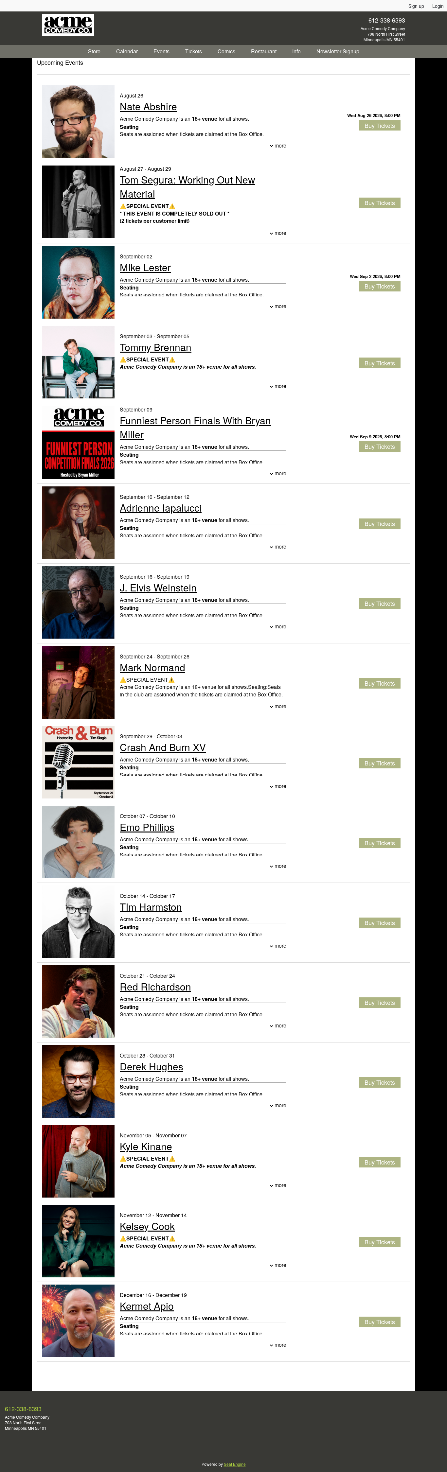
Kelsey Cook (147, 1226)
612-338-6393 (386, 20)
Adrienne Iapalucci (161, 507)
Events (161, 51)
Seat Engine (235, 1464)
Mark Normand (152, 667)
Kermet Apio (147, 1306)
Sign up (416, 6)
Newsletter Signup (337, 51)
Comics (226, 51)
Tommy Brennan (155, 347)
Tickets (193, 51)
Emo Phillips (147, 827)
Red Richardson (155, 986)
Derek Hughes (151, 1066)
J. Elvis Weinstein (158, 587)
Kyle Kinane (146, 1146)
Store (94, 51)
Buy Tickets (380, 125)
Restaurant (264, 51)
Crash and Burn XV (163, 747)
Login (438, 6)
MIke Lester (145, 267)
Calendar (127, 51)
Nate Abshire (148, 106)
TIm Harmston (151, 907)
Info (296, 51)
